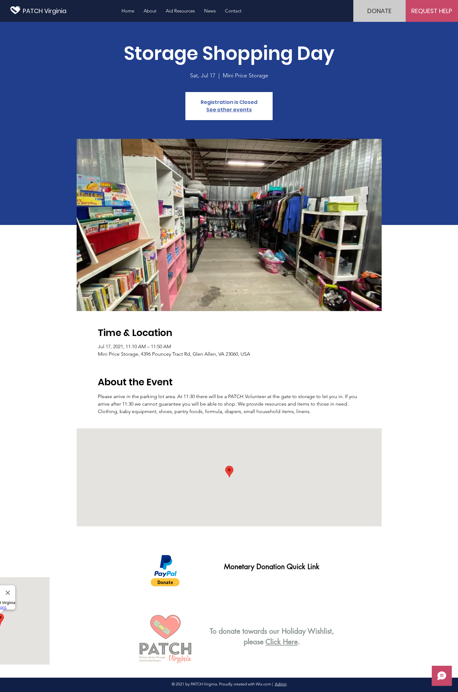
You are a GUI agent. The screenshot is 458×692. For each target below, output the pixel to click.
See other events (229, 109)
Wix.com (263, 684)
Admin (281, 684)
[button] (165, 582)
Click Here (281, 641)
